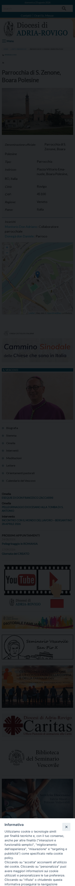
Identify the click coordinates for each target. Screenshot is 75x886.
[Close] (66, 827)
